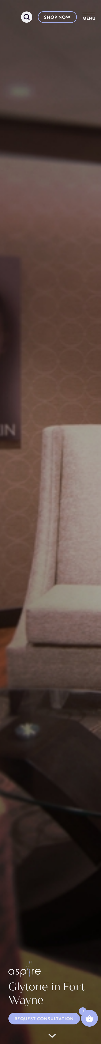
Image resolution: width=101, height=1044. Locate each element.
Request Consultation (44, 1018)
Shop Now (57, 17)
